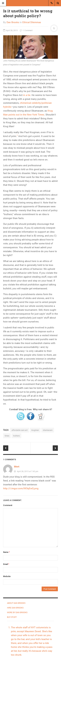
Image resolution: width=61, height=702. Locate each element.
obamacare (47, 430)
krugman (35, 430)
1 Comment (27, 30)
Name (6, 552)
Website (7, 576)
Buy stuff (12, 617)
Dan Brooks (13, 22)
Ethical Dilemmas (31, 22)
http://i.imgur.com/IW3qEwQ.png (20, 488)
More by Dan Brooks (17, 612)
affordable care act (20, 430)
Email (6, 564)
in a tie (26, 95)
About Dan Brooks (16, 603)
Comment (7, 505)
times (7, 435)
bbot (16, 466)
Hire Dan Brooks (15, 607)
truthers (16, 435)
